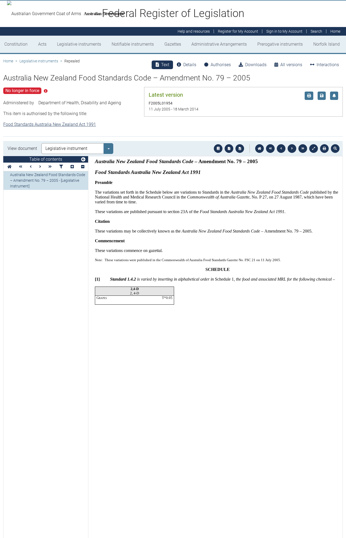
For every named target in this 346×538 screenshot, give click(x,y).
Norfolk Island (326, 44)
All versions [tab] (291, 64)
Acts (42, 44)
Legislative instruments (79, 44)
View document (22, 148)
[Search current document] (335, 148)
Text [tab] (165, 64)
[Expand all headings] (72, 167)
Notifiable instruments (133, 44)
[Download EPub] (218, 148)
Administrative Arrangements (219, 44)
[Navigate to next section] (292, 148)
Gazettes (172, 44)
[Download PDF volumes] (229, 148)
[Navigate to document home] (259, 148)
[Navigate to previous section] (281, 148)
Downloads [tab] (256, 64)
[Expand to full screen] (313, 148)
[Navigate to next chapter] (302, 148)
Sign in (284, 31)
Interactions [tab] (328, 64)
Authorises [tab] (221, 64)
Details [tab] (189, 64)
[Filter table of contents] (61, 167)
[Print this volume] (324, 148)
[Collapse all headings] (83, 167)
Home (8, 61)
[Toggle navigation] (83, 159)
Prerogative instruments (280, 44)
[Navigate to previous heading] (30, 167)
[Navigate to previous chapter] (270, 148)
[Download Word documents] (239, 148)
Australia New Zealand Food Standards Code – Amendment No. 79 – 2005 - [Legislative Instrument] (47, 180)
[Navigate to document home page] (9, 167)
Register (238, 31)
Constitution (16, 44)
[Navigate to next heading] (40, 167)
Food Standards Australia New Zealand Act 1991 (49, 124)
